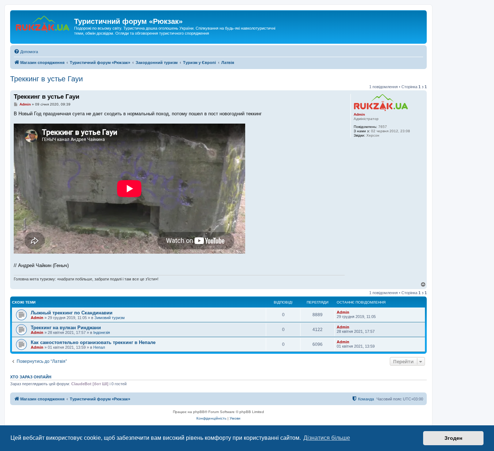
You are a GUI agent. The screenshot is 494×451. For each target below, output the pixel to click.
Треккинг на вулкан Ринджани (66, 327)
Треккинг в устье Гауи (46, 79)
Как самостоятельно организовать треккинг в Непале (93, 342)
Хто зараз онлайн (30, 377)
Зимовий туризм (109, 317)
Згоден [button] (453, 438)
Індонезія (101, 332)
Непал (99, 347)
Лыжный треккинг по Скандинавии (71, 312)
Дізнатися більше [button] (326, 438)
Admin (359, 114)
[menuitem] (26, 51)
